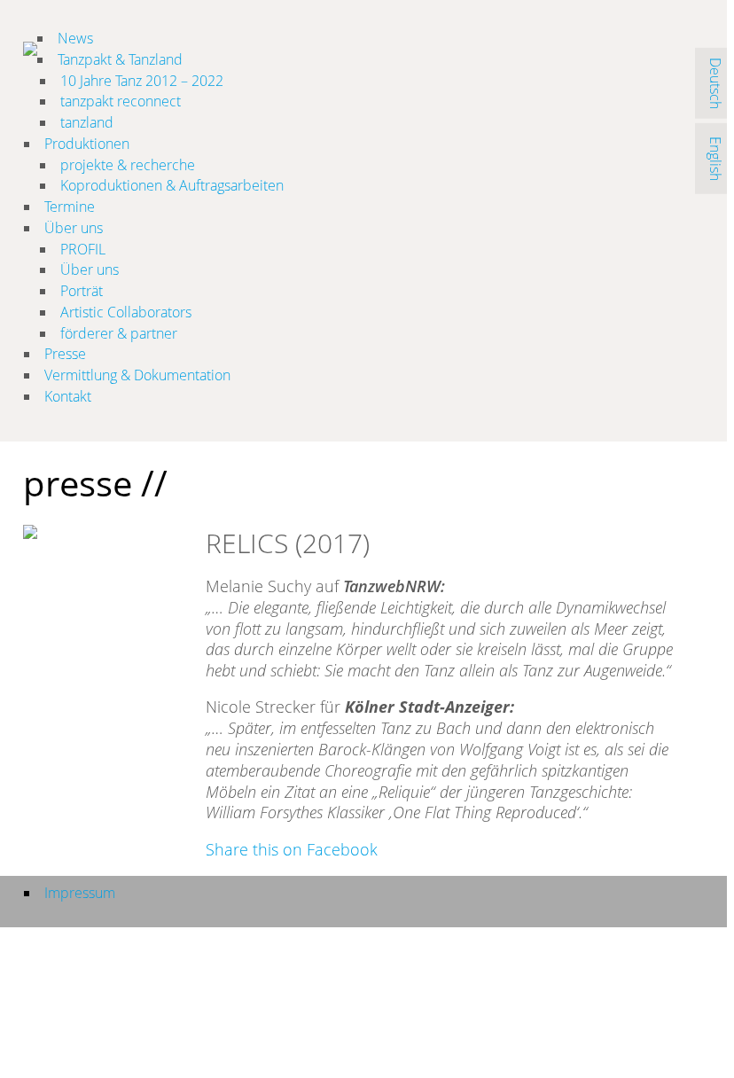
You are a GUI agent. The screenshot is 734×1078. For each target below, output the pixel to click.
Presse (65, 353)
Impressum (79, 892)
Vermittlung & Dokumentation (137, 375)
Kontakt (67, 396)
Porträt (81, 291)
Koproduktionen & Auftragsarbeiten (172, 185)
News (75, 38)
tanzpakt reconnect (120, 101)
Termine (69, 206)
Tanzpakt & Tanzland (120, 59)
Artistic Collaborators (125, 312)
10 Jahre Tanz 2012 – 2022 (141, 80)
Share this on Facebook (292, 849)
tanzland (86, 122)
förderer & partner (118, 333)
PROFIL (82, 249)
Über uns (73, 228)
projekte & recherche (127, 165)
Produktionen (86, 143)
